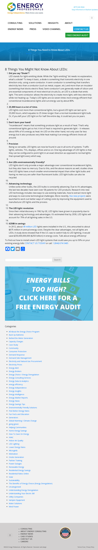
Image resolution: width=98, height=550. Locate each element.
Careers (24, 541)
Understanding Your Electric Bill (21, 493)
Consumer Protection (18, 351)
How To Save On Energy (19, 434)
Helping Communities (17, 427)
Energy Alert (14, 368)
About (68, 22)
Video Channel (52, 29)
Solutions (35, 22)
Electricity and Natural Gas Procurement (25, 361)
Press (33, 29)
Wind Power (14, 506)
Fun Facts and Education (19, 414)
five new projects (77, 196)
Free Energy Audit (77, 35)
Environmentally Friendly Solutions (23, 407)
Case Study (13, 345)
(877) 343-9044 (79, 7)
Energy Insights (15, 391)
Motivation (13, 454)
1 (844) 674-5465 (60, 243)
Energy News (15, 29)
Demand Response (17, 355)
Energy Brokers (15, 371)
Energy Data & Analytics (19, 381)
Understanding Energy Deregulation (23, 490)
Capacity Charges (16, 341)
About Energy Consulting (33, 531)
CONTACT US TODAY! (35, 243)
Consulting (15, 22)
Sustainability (14, 480)
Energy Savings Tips (17, 404)
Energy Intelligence (16, 394)
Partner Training (15, 460)
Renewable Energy (16, 467)
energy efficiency (16, 384)
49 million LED (30, 226)
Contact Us (81, 29)
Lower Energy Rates (17, 447)
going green (14, 424)
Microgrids (13, 450)
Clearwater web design (39, 547)
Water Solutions (15, 503)
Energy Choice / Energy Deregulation (24, 374)
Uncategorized (15, 487)
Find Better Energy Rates (19, 411)
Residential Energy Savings (20, 470)
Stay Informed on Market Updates (85, 9)
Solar (11, 477)
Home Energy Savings (18, 430)
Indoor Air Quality (16, 440)
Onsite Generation (16, 457)
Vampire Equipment (17, 500)
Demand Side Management (20, 358)
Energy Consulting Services (20, 378)
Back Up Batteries (16, 335)
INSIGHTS (53, 22)
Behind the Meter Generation (21, 338)
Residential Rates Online (19, 473)
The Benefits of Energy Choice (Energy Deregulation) (30, 483)
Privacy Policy (90, 547)
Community (13, 348)
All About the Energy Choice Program (24, 331)
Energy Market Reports (18, 397)
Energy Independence (18, 388)
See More (28, 53)
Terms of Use (81, 547)
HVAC (11, 437)
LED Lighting (14, 444)
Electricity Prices (15, 364)
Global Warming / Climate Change (23, 420)
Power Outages (15, 463)
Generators (13, 417)
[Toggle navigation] (91, 17)
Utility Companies (16, 497)
